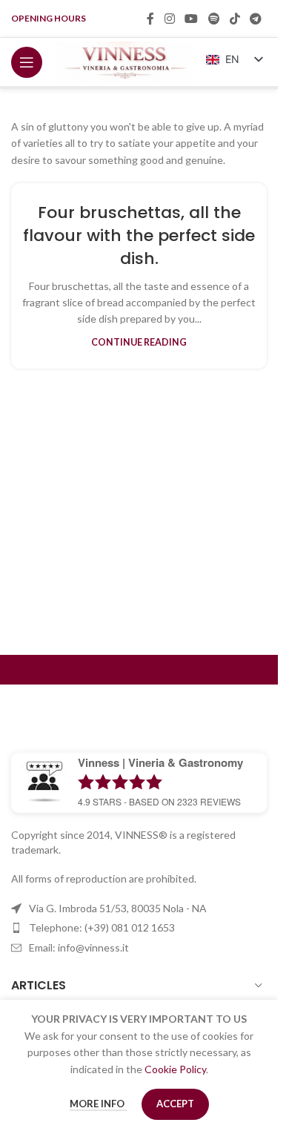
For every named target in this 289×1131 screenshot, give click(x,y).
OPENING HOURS (48, 18)
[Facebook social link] (150, 18)
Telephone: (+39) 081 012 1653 (102, 927)
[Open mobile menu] (27, 62)
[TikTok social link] (235, 18)
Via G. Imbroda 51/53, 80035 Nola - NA (118, 908)
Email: (79, 947)
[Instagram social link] (169, 18)
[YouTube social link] (191, 18)
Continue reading (139, 342)
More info (98, 1103)
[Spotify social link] (214, 18)
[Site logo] (125, 60)
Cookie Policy (175, 1069)
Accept (175, 1103)
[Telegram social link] (256, 18)
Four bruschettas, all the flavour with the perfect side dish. (139, 235)
